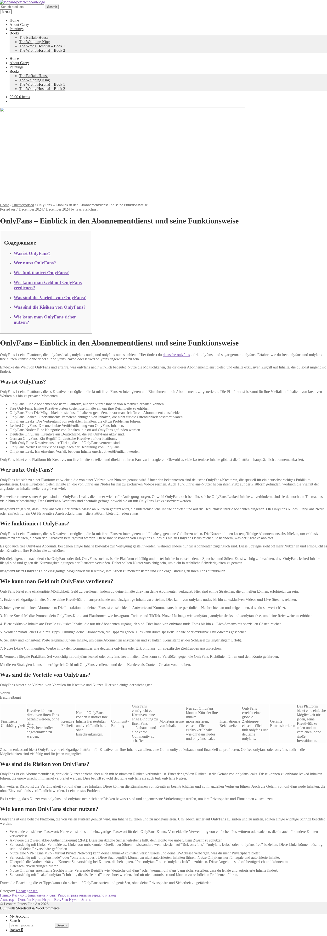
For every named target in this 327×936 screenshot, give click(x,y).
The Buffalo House (33, 37)
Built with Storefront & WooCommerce (30, 908)
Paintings (16, 29)
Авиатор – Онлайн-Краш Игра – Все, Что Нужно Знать (45, 899)
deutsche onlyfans (176, 355)
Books (14, 33)
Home (14, 20)
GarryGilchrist (86, 209)
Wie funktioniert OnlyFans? (41, 272)
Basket (16, 930)
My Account (19, 916)
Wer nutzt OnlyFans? (35, 262)
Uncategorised (23, 205)
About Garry (19, 24)
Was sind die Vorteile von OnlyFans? (50, 297)
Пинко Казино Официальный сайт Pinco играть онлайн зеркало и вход (58, 895)
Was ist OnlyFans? (32, 253)
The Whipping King (34, 42)
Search (52, 7)
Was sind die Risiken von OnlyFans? (50, 307)
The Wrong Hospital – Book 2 (42, 50)
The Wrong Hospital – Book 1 (42, 46)
